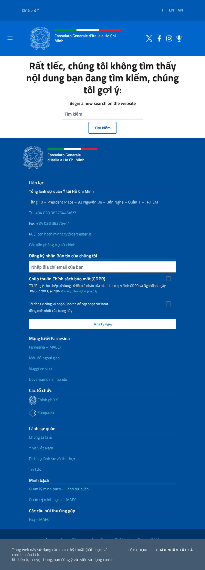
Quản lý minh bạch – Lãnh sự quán (59, 489)
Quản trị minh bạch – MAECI (53, 500)
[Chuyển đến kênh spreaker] (178, 38)
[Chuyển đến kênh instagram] (168, 38)
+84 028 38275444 (53, 223)
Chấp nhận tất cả (174, 550)
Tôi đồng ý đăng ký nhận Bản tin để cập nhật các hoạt (68, 304)
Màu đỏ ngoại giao (44, 358)
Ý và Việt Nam (41, 448)
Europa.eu (45, 412)
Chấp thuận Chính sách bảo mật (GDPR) (67, 278)
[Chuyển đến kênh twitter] (148, 38)
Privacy (66, 291)
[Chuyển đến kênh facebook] (158, 38)
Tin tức (35, 469)
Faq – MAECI (39, 519)
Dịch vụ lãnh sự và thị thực (52, 459)
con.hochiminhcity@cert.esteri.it (64, 234)
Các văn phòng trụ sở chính (52, 245)
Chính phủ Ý (30, 10)
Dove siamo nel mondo (48, 379)
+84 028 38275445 (52, 213)
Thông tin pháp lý (85, 291)
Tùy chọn (137, 550)
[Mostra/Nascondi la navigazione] (10, 38)
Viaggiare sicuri (41, 369)
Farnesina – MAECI (45, 347)
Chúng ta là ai (40, 437)
